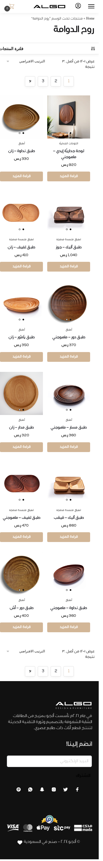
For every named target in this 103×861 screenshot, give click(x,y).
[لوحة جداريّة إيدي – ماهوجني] (68, 117)
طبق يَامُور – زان (22, 337)
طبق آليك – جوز (69, 247)
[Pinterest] (18, 791)
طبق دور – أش (21, 608)
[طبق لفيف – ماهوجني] (21, 483)
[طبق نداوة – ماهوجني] (68, 573)
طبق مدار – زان (21, 428)
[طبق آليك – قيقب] (68, 483)
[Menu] (85, 6)
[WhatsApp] (30, 791)
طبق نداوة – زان (21, 151)
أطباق (21, 144)
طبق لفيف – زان (21, 247)
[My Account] (78, 6)
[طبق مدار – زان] (21, 393)
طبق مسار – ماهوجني (69, 428)
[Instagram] (54, 791)
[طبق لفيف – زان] (21, 213)
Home (90, 19)
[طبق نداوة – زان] (21, 117)
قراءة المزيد (69, 176)
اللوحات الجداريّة (68, 144)
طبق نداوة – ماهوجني (68, 608)
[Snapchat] (42, 791)
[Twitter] (65, 791)
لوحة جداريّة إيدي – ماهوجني (68, 154)
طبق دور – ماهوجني (68, 337)
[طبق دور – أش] (21, 573)
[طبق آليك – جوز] (68, 213)
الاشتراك (83, 776)
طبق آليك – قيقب (69, 518)
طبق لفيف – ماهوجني (21, 518)
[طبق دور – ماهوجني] (68, 303)
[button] (10, 7)
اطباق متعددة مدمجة (68, 240)
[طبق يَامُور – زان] (21, 303)
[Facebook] (77, 791)
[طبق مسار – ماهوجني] (68, 393)
